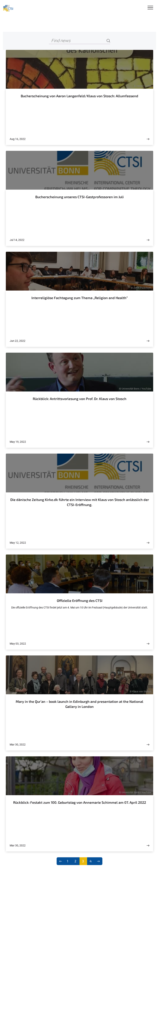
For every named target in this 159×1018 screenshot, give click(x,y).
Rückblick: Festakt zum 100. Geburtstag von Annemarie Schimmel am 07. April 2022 (79, 802)
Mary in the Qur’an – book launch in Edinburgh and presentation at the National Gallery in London (79, 704)
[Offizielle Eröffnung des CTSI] (148, 644)
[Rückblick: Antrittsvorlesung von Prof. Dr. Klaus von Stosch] (148, 442)
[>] (99, 861)
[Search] (108, 40)
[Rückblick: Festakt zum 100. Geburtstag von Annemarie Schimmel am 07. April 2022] (148, 846)
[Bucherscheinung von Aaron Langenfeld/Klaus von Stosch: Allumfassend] (148, 139)
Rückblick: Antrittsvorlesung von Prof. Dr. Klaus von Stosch (79, 399)
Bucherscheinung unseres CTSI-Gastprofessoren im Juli (79, 197)
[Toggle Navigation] (150, 8)
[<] (61, 861)
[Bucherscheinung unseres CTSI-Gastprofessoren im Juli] (148, 240)
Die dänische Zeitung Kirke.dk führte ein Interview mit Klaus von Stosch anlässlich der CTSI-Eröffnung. (79, 502)
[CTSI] (8, 8)
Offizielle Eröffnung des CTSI (79, 600)
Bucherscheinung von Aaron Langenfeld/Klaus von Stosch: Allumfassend (79, 96)
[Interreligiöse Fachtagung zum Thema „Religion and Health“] (148, 341)
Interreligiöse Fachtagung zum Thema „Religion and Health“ (79, 298)
